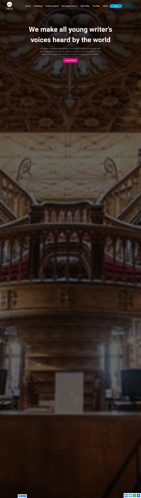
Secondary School (69, 6)
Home (28, 6)
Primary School (52, 6)
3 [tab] (72, 71)
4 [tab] (75, 71)
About (105, 6)
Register (129, 6)
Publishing (38, 6)
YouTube (96, 6)
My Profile (85, 6)
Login (116, 6)
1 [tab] (66, 71)
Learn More (70, 63)
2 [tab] (69, 71)
